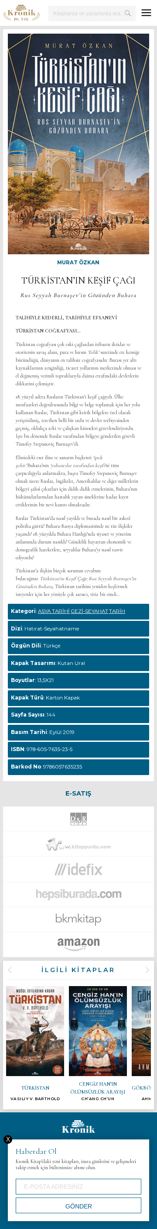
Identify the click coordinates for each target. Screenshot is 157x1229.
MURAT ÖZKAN (78, 263)
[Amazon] (78, 947)
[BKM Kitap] (78, 922)
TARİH (117, 611)
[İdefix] (78, 871)
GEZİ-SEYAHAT (89, 611)
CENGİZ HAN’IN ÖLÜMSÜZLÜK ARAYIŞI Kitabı (97, 1043)
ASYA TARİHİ (54, 611)
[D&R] (78, 821)
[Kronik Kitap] (21, 13)
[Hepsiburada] (78, 896)
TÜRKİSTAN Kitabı (35, 1043)
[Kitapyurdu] (78, 846)
